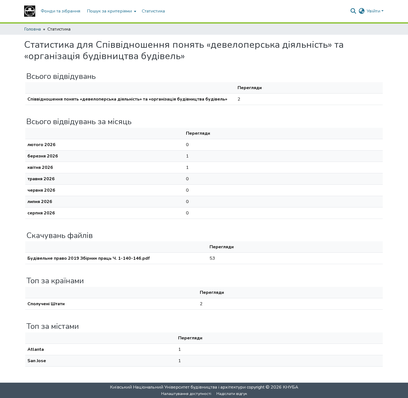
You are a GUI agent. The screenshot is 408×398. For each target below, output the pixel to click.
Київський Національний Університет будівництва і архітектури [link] (178, 387)
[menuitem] (111, 11)
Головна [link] (32, 29)
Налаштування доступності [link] (186, 393)
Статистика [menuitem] (153, 11)
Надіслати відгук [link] (231, 393)
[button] (29, 11)
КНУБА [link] (290, 387)
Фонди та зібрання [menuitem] (60, 11)
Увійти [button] (374, 11)
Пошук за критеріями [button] (109, 11)
